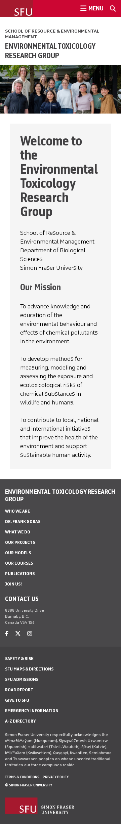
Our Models (18, 553)
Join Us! (13, 584)
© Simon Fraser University (28, 785)
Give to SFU (17, 700)
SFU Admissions (21, 679)
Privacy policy (56, 777)
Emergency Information (31, 710)
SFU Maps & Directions (29, 669)
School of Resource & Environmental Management (52, 34)
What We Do (17, 532)
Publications (20, 573)
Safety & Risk (19, 658)
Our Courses (19, 563)
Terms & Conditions (22, 777)
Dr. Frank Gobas (22, 521)
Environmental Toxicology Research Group (50, 50)
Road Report (19, 690)
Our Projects (20, 542)
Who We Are (17, 511)
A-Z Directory (20, 721)
